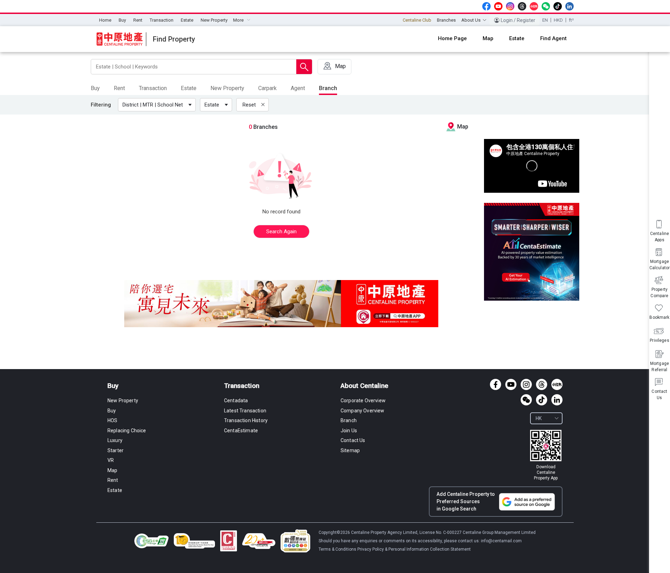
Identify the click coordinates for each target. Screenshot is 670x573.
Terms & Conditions (338, 549)
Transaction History (246, 420)
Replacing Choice (126, 430)
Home (105, 20)
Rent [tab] (119, 88)
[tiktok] (557, 6)
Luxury (114, 440)
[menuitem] (105, 20)
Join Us (349, 430)
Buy (122, 20)
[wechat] (546, 6)
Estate (187, 20)
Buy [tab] (95, 88)
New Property (214, 20)
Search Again (281, 231)
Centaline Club (417, 20)
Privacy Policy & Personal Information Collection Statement (414, 549)
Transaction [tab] (153, 88)
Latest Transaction (245, 410)
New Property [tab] (227, 88)
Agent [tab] (298, 88)
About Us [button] (471, 20)
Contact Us (353, 440)
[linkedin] (569, 6)
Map (112, 470)
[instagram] (510, 6)
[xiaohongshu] (534, 6)
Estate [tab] (188, 88)
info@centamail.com (501, 540)
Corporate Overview (363, 400)
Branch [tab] (328, 88)
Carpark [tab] (267, 88)
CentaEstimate (241, 430)
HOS (112, 420)
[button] (158, 105)
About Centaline (364, 386)
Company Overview (363, 410)
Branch (349, 420)
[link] (546, 455)
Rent (137, 20)
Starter (115, 450)
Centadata (236, 400)
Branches (446, 20)
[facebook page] (486, 6)
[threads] (522, 6)
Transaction (161, 20)
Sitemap (350, 450)
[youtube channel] (498, 6)
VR (110, 460)
